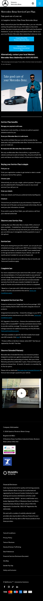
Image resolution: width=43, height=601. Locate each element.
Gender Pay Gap (8, 565)
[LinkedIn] (17, 586)
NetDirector (8, 582)
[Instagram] (9, 586)
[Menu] (40, 3)
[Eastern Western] (11, 3)
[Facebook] (4, 586)
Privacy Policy (7, 538)
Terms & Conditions (9, 533)
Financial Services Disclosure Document (15, 556)
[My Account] (33, 3)
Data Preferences (8, 552)
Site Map (6, 561)
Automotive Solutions (22, 582)
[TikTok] (12, 586)
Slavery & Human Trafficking (12, 547)
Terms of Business (8, 542)
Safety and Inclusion (9, 570)
